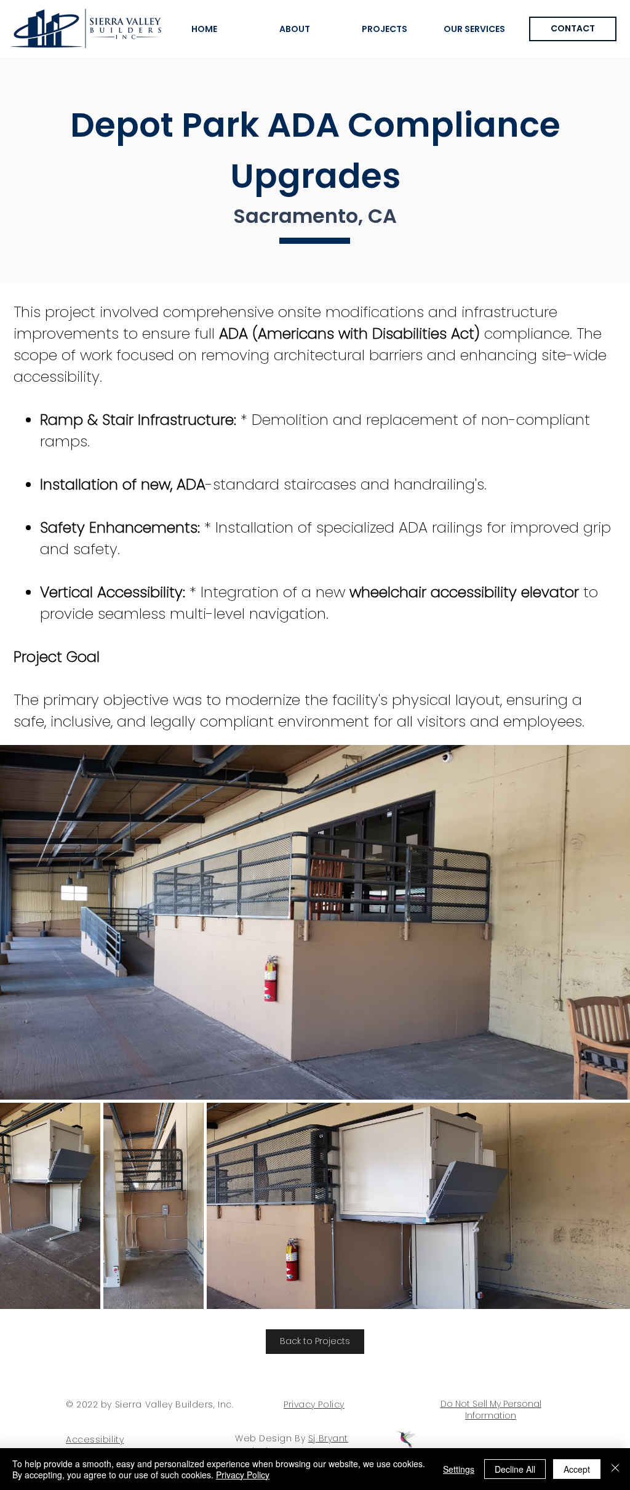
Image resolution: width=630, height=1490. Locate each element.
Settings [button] (458, 1469)
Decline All (515, 1469)
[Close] (615, 1469)
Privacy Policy (242, 1474)
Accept (577, 1469)
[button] (474, 29)
